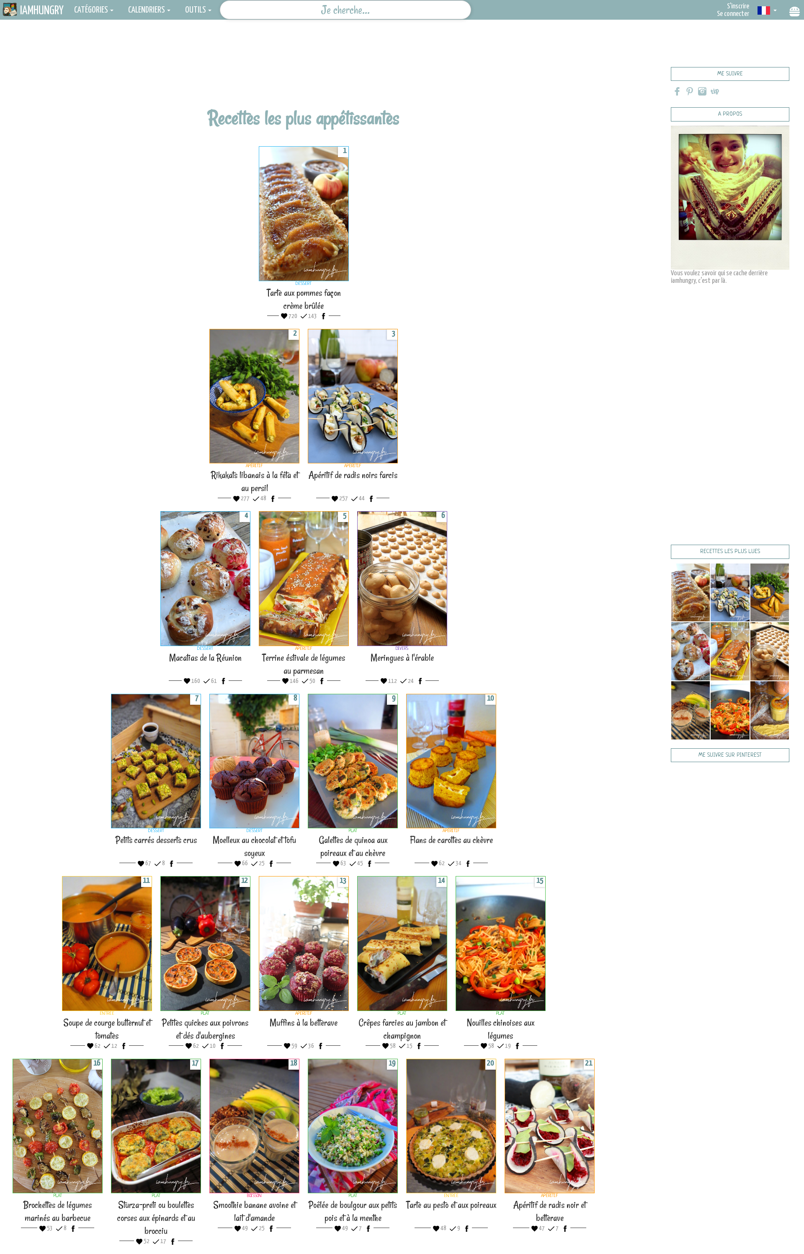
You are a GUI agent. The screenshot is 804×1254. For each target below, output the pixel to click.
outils (195, 10)
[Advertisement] (303, 77)
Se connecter (733, 14)
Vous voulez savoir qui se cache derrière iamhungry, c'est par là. (719, 277)
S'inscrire (738, 6)
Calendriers (146, 10)
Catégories (91, 10)
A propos (730, 114)
